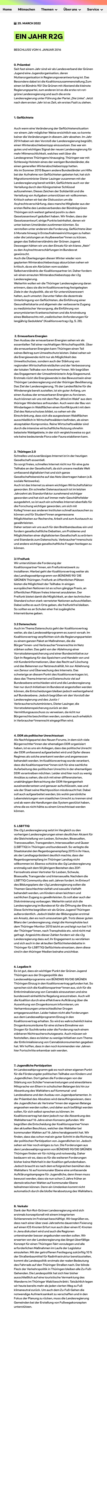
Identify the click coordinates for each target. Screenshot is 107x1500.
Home (7, 9)
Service (93, 9)
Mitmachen (26, 9)
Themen (47, 9)
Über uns (70, 9)
